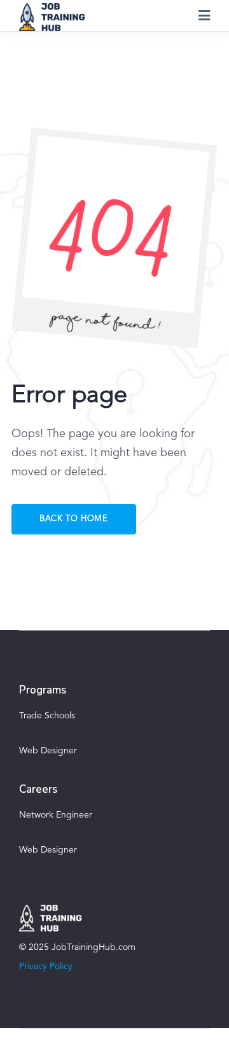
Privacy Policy (46, 966)
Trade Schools (47, 715)
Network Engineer (55, 815)
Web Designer (48, 750)
